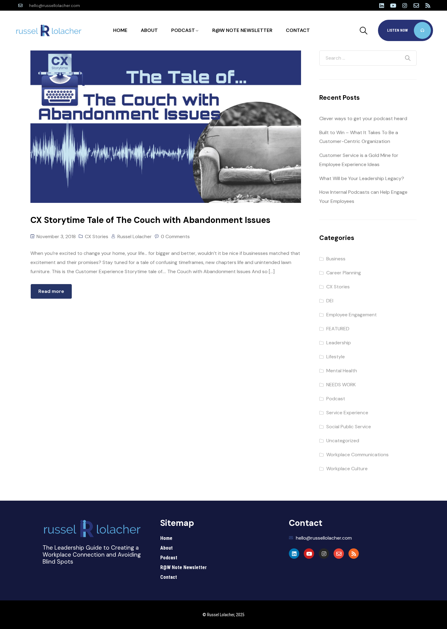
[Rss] (428, 5)
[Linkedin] (381, 5)
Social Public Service (348, 426)
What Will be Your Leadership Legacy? (361, 178)
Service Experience (347, 412)
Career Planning (343, 272)
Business (335, 258)
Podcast (183, 30)
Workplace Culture (347, 468)
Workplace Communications (357, 454)
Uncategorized (342, 440)
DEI (329, 300)
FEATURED (337, 328)
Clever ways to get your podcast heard (363, 118)
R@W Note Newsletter (242, 30)
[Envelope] (416, 5)
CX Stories (96, 236)
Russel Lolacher (134, 236)
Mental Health (341, 370)
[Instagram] (404, 5)
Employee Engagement (351, 314)
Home (120, 30)
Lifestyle (335, 356)
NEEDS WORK (341, 384)
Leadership (338, 342)
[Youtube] (393, 5)
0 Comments (175, 236)
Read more (51, 291)
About (149, 30)
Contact (298, 30)
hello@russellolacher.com (54, 5)
